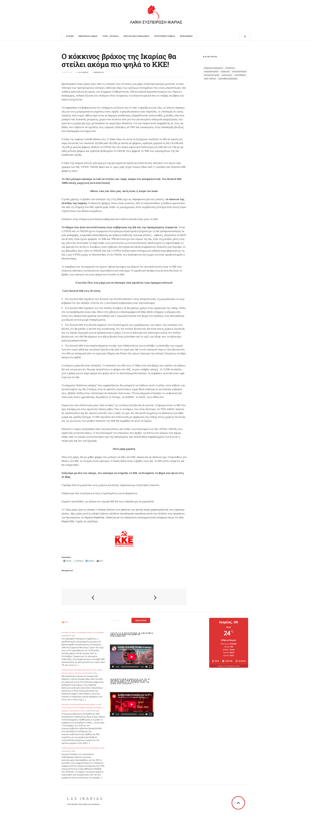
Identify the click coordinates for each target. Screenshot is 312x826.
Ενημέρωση (99, 72)
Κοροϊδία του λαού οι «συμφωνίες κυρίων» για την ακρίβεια (83, 632)
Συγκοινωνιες (227, 75)
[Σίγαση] (146, 667)
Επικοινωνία (186, 36)
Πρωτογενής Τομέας (164, 36)
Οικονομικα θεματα (239, 71)
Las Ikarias (83, 72)
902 (66, 622)
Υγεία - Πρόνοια (210, 78)
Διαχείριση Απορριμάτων (213, 68)
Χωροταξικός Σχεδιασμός (136, 36)
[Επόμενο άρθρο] (155, 597)
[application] (132, 657)
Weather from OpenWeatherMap (228, 666)
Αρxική (70, 36)
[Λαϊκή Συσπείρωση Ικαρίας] (156, 16)
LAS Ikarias (85, 798)
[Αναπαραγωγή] (113, 667)
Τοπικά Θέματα (239, 75)
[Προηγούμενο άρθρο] (93, 597)
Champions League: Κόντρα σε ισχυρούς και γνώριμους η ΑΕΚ (83, 748)
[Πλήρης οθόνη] (150, 667)
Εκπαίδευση (229, 68)
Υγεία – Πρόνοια (110, 36)
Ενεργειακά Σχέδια (88, 36)
